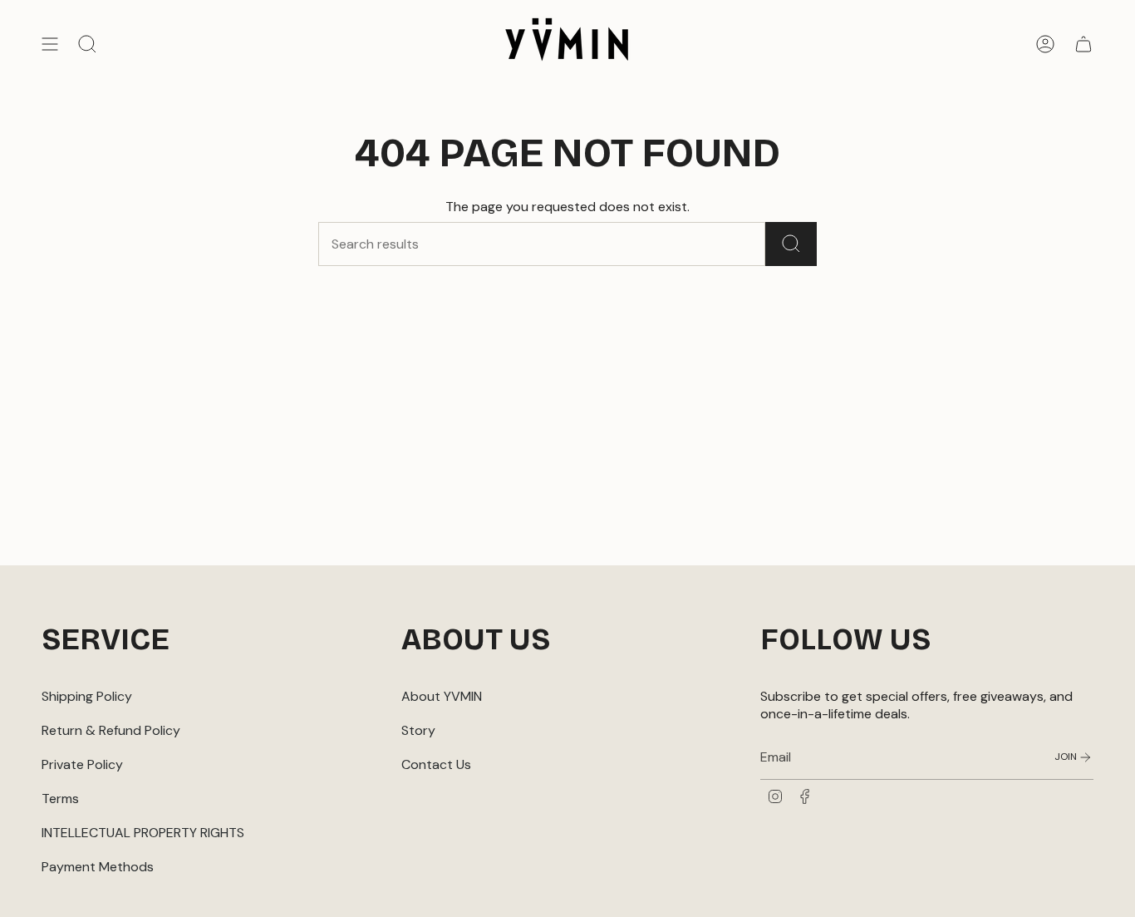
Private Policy (82, 764)
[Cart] (1083, 44)
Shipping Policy (87, 696)
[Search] (791, 244)
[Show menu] (49, 44)
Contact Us (436, 764)
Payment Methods (98, 866)
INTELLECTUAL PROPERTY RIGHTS (143, 832)
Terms (60, 798)
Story (418, 730)
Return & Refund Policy (111, 730)
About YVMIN (441, 696)
